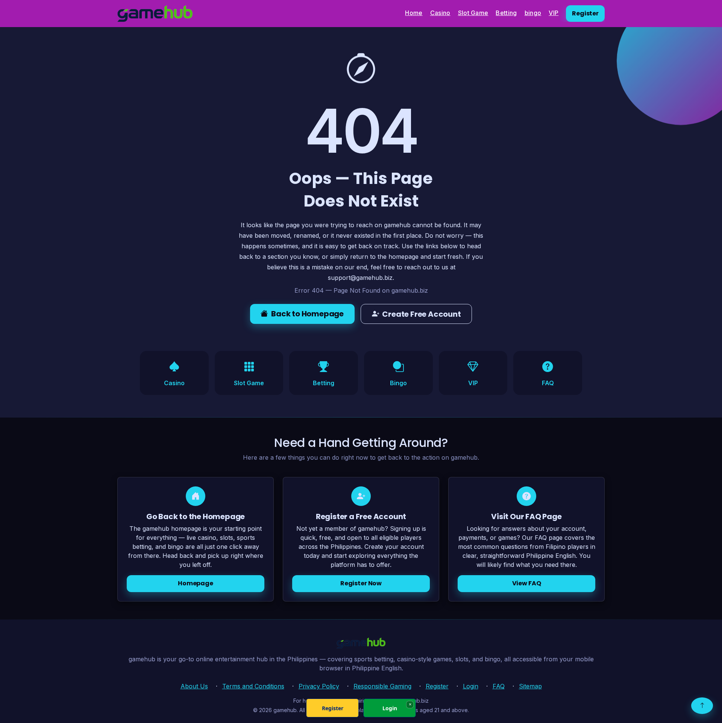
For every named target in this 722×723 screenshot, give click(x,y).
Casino (440, 13)
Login (470, 686)
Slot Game (473, 13)
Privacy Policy (319, 686)
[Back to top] (702, 705)
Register (585, 13)
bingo (533, 13)
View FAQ (526, 583)
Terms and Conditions (253, 686)
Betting (506, 13)
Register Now (361, 583)
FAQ (499, 686)
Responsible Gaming (382, 686)
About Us (194, 686)
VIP (553, 13)
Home (413, 13)
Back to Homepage (307, 313)
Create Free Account (421, 314)
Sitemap (530, 686)
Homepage (195, 583)
